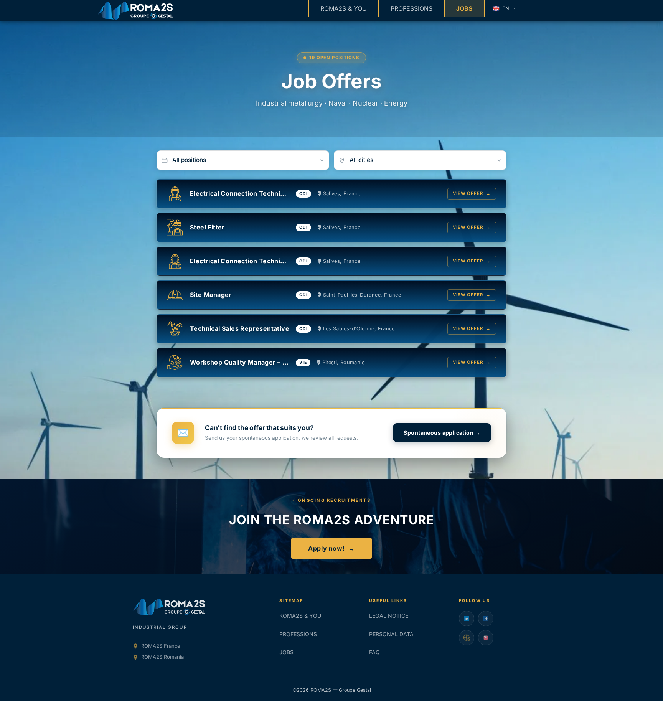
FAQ (374, 652)
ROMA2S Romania (162, 657)
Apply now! (331, 548)
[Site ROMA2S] (466, 637)
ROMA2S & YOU (343, 8)
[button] (503, 8)
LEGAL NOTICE (388, 615)
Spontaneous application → (442, 432)
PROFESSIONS (411, 8)
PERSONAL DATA (391, 634)
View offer (472, 193)
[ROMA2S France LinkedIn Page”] (466, 618)
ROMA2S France (160, 646)
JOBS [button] (464, 8)
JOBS (286, 652)
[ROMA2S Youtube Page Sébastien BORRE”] (485, 637)
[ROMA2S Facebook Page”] (485, 618)
